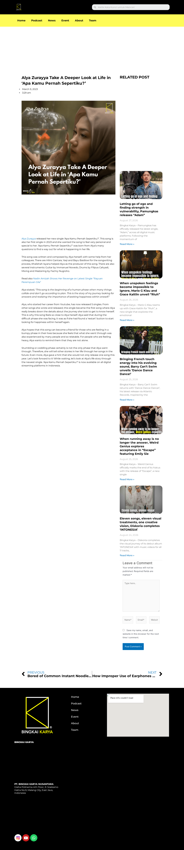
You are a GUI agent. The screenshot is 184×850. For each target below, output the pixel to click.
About (79, 20)
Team (92, 20)
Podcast (36, 20)
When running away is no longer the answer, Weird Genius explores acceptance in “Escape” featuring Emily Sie (139, 446)
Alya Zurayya (29, 238)
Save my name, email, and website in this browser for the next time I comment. (141, 634)
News (52, 20)
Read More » (127, 244)
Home (21, 20)
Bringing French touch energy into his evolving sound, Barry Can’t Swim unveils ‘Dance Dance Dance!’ (138, 366)
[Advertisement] (86, 48)
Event (65, 20)
